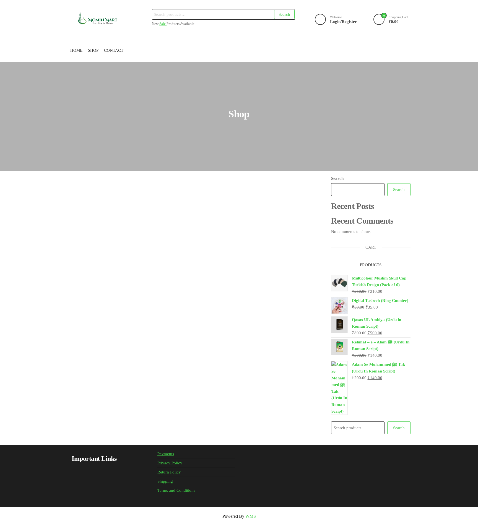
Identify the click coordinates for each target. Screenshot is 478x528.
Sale (163, 24)
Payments (165, 454)
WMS (250, 516)
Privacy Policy (169, 463)
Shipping (165, 481)
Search (284, 14)
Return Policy (169, 472)
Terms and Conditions (176, 490)
